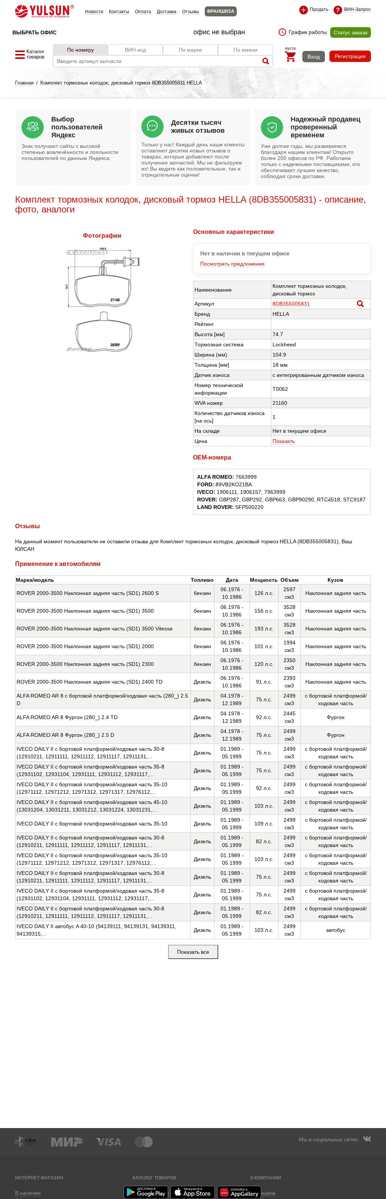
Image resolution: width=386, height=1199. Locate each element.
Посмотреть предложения (232, 264)
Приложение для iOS (193, 1192)
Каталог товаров (154, 1177)
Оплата (143, 11)
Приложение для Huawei (239, 1192)
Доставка (166, 11)
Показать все (193, 952)
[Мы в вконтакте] (367, 1140)
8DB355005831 (291, 304)
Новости (94, 11)
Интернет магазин (39, 1177)
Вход (314, 57)
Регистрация (350, 56)
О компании (265, 1177)
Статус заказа (351, 32)
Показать (284, 441)
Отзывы (190, 11)
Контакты (119, 11)
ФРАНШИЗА (220, 11)
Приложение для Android (146, 1192)
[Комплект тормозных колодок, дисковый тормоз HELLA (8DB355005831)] (102, 350)
